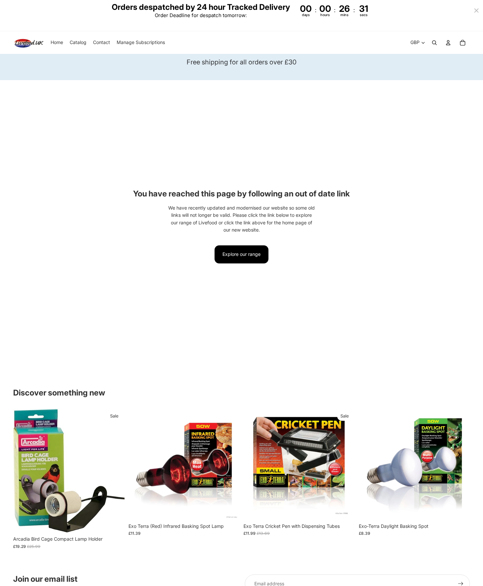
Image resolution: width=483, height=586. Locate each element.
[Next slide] (230, 464)
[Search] (434, 42)
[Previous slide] (138, 464)
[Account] (448, 42)
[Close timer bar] (476, 10)
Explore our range (241, 254)
